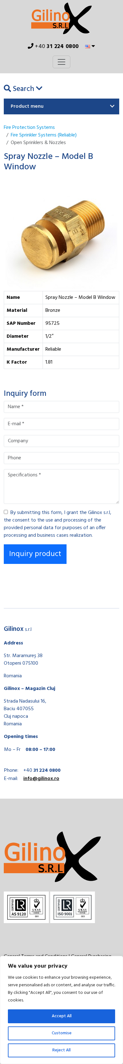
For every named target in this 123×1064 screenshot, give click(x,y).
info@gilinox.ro (41, 779)
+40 (56, 46)
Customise (62, 1033)
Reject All (61, 1050)
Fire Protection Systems (29, 128)
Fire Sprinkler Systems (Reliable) (44, 135)
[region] (61, 1010)
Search (23, 89)
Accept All (62, 1016)
